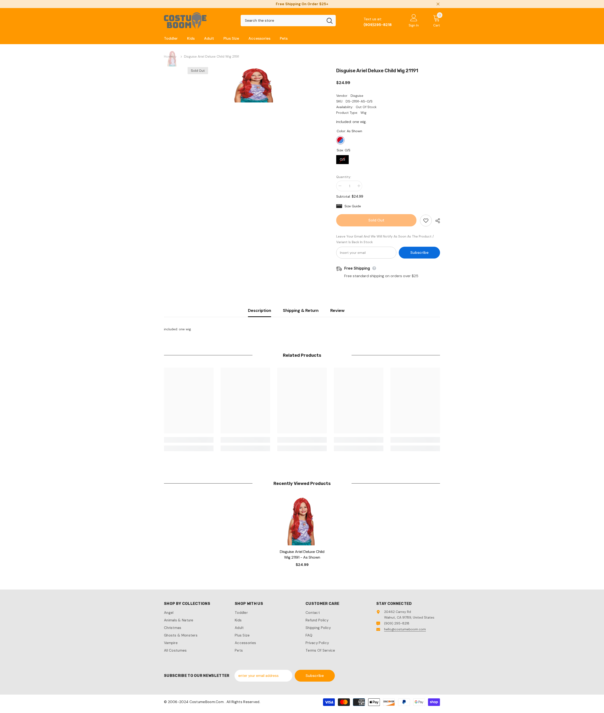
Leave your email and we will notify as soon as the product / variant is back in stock (385, 239)
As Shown (340, 140)
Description (259, 310)
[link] (189, 440)
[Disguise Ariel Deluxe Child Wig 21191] (302, 520)
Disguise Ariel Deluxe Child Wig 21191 (302, 554)
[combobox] (282, 20)
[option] (255, 84)
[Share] (436, 220)
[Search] (288, 20)
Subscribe (419, 252)
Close (438, 4)
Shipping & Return (301, 310)
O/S (342, 158)
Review (337, 310)
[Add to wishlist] (426, 220)
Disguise (357, 95)
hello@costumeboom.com (405, 629)
